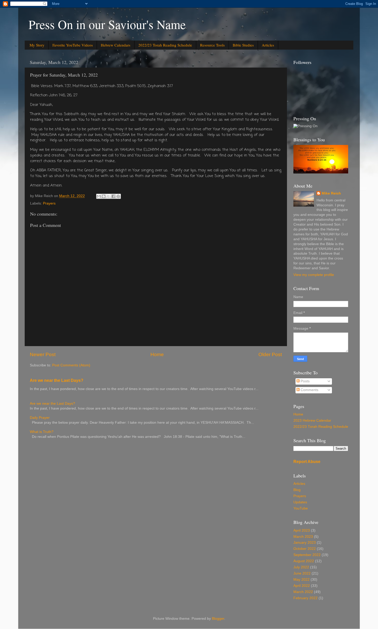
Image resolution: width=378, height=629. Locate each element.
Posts (305, 381)
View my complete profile (313, 275)
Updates (300, 502)
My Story (37, 45)
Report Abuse (306, 461)
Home (157, 354)
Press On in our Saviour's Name (107, 24)
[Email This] (98, 196)
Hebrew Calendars (115, 45)
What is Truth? (41, 432)
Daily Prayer (40, 418)
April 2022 (301, 586)
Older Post (270, 354)
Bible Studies (243, 45)
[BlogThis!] (103, 196)
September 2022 (307, 555)
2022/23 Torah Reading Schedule (165, 45)
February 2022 (305, 598)
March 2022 (303, 592)
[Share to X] (108, 196)
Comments (309, 390)
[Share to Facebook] (113, 196)
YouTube (300, 508)
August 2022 (303, 561)
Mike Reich (331, 193)
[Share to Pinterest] (118, 196)
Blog (297, 490)
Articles (268, 45)
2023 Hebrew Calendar (312, 420)
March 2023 (303, 537)
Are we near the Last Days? (56, 380)
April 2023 (301, 530)
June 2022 (302, 573)
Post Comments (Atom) (71, 365)
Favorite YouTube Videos (72, 45)
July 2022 (301, 567)
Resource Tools (212, 45)
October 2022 (304, 549)
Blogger (218, 619)
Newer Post (43, 354)
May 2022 (301, 579)
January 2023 (304, 542)
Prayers (49, 203)
